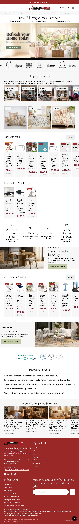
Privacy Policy (8, 490)
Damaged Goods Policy (12, 500)
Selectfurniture (18, 520)
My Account (8, 487)
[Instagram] (8, 474)
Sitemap (35, 466)
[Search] (4, 8)
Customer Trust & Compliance (14, 506)
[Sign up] (72, 492)
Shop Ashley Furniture (57, 267)
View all (70, 137)
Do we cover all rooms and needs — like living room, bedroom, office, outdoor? (38, 380)
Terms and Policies (69, 520)
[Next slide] (77, 2)
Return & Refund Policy (11, 497)
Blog (34, 454)
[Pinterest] (15, 474)
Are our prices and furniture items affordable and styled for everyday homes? (37, 384)
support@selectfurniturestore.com (17, 470)
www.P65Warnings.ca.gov (30, 515)
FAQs (34, 451)
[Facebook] (5, 474)
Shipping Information (40, 460)
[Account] (69, 8)
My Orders (7, 484)
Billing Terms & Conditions (12, 503)
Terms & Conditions (10, 494)
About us (36, 448)
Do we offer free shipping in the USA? (20, 389)
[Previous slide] (2, 2)
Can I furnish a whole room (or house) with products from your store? (34, 393)
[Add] (11, 149)
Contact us (36, 463)
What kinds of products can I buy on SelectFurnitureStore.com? (31, 376)
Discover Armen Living (11, 341)
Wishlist (35, 457)
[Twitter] (12, 474)
